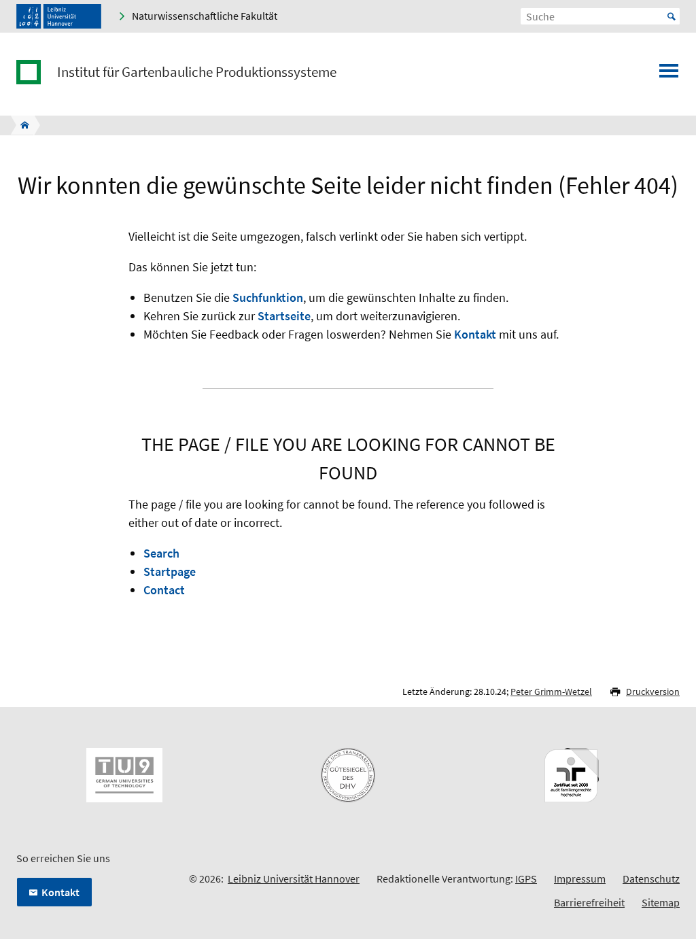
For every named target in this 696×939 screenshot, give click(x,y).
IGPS (526, 878)
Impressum (580, 878)
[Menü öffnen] (669, 74)
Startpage (169, 571)
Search (161, 553)
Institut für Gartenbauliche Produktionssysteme (196, 72)
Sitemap (661, 902)
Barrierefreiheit (589, 902)
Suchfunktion (267, 297)
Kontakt (475, 334)
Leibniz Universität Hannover (294, 878)
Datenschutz (651, 878)
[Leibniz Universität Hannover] (58, 16)
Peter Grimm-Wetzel (551, 691)
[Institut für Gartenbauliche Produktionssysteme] (20, 125)
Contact (164, 590)
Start (671, 16)
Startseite (284, 316)
